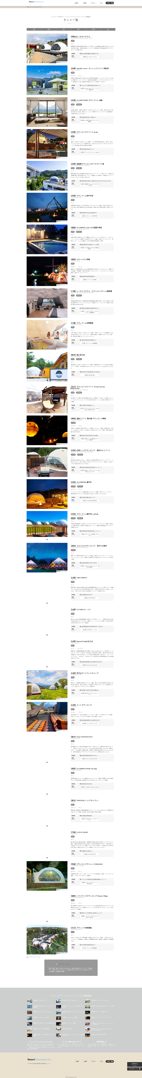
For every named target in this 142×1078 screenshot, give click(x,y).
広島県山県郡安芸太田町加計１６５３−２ (91, 467)
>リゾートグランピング (34, 7)
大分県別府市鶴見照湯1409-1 (88, 944)
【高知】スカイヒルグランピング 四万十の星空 (89, 566)
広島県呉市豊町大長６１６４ (88, 497)
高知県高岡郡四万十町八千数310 (89, 563)
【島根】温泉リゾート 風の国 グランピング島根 (89, 439)
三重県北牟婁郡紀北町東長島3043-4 (90, 308)
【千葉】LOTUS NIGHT (89, 854)
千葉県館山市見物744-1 (87, 851)
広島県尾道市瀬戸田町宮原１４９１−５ (90, 531)
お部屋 (76, 3)
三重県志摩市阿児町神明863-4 (88, 340)
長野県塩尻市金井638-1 (87, 784)
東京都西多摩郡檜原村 (86, 815)
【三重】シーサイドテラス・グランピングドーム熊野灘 (89, 312)
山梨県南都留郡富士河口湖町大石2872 (90, 720)
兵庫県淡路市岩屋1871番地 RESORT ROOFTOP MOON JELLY (96, 181)
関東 (49, 29)
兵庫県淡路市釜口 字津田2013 (88, 117)
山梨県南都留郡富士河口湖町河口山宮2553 (91, 661)
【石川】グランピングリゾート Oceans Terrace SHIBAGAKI (89, 409)
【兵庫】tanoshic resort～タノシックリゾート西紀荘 (89, 89)
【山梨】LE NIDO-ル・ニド (89, 629)
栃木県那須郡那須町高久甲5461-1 (89, 755)
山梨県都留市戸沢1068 (86, 594)
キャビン (73, 266)
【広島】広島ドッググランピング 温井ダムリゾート (89, 471)
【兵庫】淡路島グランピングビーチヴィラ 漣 (89, 184)
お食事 (84, 3)
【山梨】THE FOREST (89, 598)
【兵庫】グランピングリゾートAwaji (89, 152)
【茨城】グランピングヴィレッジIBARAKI (89, 883)
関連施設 (79, 104)
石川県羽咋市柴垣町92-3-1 (87, 405)
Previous (27, 41)
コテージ (73, 75)
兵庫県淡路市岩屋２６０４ (87, 149)
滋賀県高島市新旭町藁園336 (88, 276)
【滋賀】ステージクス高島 (89, 279)
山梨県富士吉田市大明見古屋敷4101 (90, 690)
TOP (28, 7)
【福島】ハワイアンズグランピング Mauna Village (89, 917)
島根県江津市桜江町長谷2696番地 (89, 435)
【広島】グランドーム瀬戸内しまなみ (89, 535)
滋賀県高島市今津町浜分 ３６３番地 (90, 244)
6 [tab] (52, 221)
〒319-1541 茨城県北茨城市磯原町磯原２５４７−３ (93, 879)
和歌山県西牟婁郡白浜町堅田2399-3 (90, 53)
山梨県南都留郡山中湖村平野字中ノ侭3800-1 (92, 626)
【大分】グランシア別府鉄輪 (89, 948)
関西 (78, 29)
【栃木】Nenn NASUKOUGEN (89, 758)
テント (72, 43)
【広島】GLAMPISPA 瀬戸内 (89, 500)
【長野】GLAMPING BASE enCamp (89, 787)
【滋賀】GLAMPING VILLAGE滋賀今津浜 (89, 248)
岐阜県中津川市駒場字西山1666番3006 (90, 372)
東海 (63, 29)
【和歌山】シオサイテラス (89, 56)
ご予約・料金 (109, 3)
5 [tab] (51, 62)
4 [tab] (49, 62)
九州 (108, 29)
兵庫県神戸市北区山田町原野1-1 (89, 212)
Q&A (101, 3)
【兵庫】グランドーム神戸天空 (89, 216)
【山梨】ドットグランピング (89, 723)
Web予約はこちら (134, 1068)
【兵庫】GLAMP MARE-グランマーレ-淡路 (89, 121)
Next (66, 41)
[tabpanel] (47, 48)
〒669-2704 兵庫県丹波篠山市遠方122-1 (91, 85)
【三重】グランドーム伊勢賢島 (89, 343)
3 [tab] (47, 62)
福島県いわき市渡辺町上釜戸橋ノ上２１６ (91, 913)
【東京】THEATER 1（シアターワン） (89, 819)
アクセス (93, 3)
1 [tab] (42, 62)
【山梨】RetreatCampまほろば (89, 665)
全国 (34, 29)
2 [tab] (45, 62)
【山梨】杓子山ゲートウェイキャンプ (89, 694)
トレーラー (80, 648)
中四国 (93, 29)
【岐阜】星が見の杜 (89, 375)
